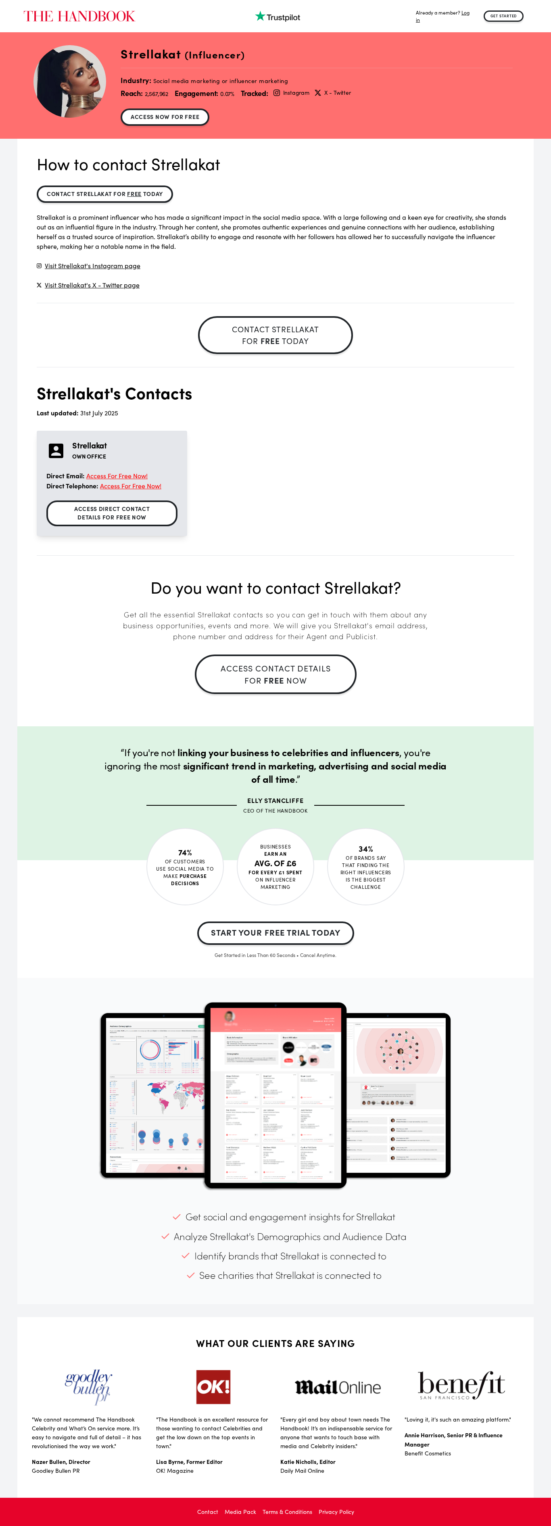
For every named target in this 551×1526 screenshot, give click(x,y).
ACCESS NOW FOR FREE (165, 117)
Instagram (296, 92)
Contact (207, 1512)
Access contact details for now (276, 674)
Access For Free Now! (117, 475)
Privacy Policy (336, 1512)
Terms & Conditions (287, 1512)
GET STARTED (503, 15)
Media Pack (240, 1512)
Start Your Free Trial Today (275, 932)
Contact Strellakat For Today (105, 194)
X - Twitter (337, 92)
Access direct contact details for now (112, 512)
